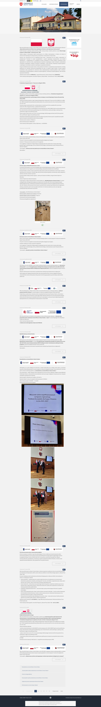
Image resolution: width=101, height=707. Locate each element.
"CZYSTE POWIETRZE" (74, 41)
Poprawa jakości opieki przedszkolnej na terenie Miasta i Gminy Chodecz (35, 677)
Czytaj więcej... (58, 153)
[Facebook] (50, 697)
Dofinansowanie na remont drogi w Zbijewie (30, 685)
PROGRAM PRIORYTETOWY (74, 39)
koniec (62, 691)
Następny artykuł (55, 691)
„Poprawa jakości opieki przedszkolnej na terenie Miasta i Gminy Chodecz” (35, 670)
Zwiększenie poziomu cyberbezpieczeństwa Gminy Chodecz (32, 681)
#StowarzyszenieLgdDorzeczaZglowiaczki (28, 199)
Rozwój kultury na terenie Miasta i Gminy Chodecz (31, 666)
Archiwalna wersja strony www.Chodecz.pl (73, 697)
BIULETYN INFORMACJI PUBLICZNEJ (74, 53)
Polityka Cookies (28, 697)
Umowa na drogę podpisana (27, 674)
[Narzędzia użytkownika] (64, 38)
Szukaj (80, 0)
